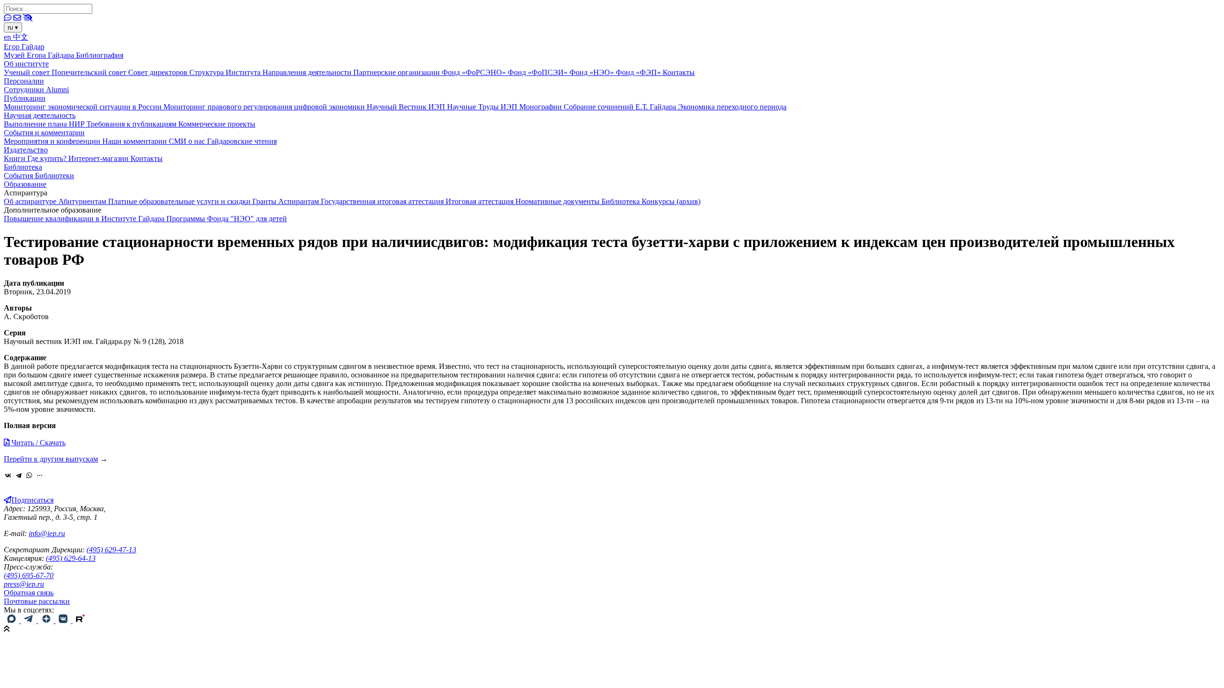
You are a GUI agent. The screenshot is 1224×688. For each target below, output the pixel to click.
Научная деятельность (40, 115)
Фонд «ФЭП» (639, 72)
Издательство (26, 150)
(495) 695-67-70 (29, 575)
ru (13, 27)
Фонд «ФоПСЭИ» (538, 72)
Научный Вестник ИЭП (407, 107)
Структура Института (225, 72)
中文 (20, 37)
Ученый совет (28, 72)
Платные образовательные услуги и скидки (180, 201)
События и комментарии (44, 133)
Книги (15, 158)
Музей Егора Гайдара (40, 55)
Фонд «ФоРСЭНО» (475, 72)
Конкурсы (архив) (671, 201)
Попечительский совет (90, 72)
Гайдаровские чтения (242, 141)
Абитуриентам (83, 201)
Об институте (26, 64)
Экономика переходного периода (732, 107)
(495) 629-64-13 (71, 558)
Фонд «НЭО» (592, 72)
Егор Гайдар (24, 47)
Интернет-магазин (99, 158)
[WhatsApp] (29, 475)
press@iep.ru (24, 584)
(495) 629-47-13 (111, 550)
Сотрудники (25, 90)
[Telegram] (18, 475)
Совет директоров (158, 72)
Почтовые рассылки (37, 601)
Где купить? (47, 158)
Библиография (99, 55)
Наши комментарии (135, 141)
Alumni (57, 90)
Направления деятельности (307, 72)
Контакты (679, 72)
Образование (25, 184)
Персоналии (24, 81)
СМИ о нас (188, 141)
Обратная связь (29, 593)
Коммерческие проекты (216, 124)
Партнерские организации (397, 72)
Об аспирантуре (31, 201)
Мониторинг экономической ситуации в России (84, 107)
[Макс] (12, 620)
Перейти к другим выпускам (51, 459)
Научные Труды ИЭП (483, 107)
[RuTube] (80, 620)
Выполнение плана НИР (45, 124)
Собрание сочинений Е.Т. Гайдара (621, 107)
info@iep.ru (47, 533)
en (8, 37)
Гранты (265, 201)
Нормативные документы (558, 201)
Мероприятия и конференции (53, 141)
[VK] (64, 620)
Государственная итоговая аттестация (383, 201)
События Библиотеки (39, 176)
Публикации (24, 98)
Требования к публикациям (132, 124)
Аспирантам (299, 201)
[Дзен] (46, 620)
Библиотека (23, 167)
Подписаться (32, 500)
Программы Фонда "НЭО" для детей (226, 219)
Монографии (541, 107)
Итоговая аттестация (480, 201)
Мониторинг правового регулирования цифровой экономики (265, 107)
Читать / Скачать (38, 443)
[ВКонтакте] (8, 475)
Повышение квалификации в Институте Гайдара (85, 219)
